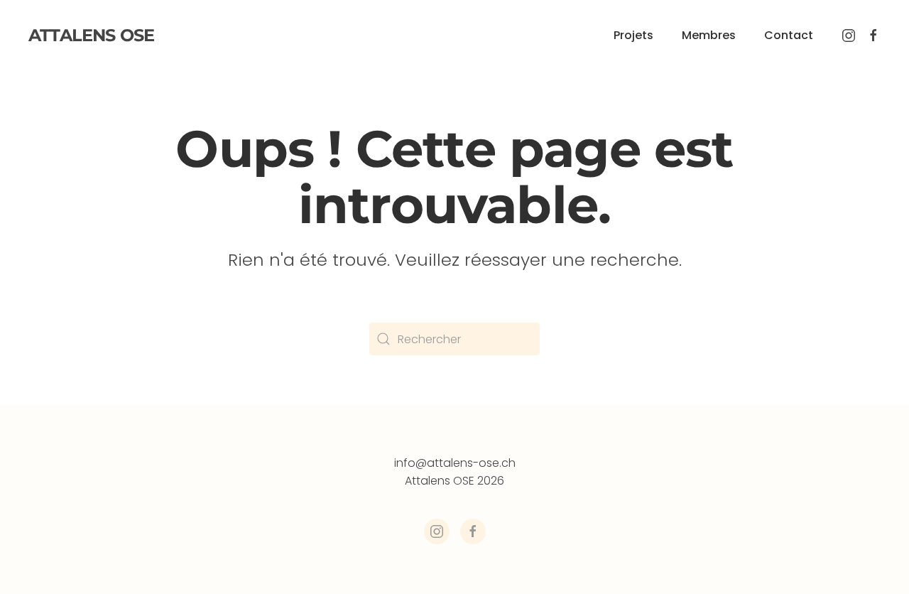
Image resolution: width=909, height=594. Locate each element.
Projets (633, 35)
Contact (788, 35)
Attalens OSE (91, 35)
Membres (709, 35)
